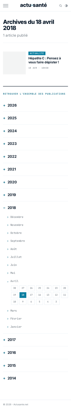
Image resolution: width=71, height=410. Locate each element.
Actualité (37, 53)
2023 (12, 143)
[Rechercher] (60, 5)
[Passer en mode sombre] (66, 5)
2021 (12, 169)
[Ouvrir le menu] (5, 5)
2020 (12, 182)
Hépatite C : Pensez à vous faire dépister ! (44, 60)
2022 (12, 156)
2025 (12, 118)
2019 (12, 195)
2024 (12, 131)
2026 (12, 105)
